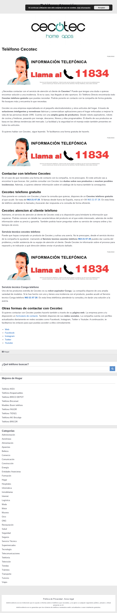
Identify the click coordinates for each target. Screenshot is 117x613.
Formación (6, 476)
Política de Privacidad (52, 599)
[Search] (112, 368)
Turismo (5, 578)
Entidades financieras (11, 472)
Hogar (6, 352)
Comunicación (8, 459)
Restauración (7, 525)
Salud (4, 529)
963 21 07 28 (33, 199)
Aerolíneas (6, 439)
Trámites (6, 570)
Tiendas (5, 566)
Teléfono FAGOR (9, 409)
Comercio (6, 455)
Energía (5, 467)
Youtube (9, 343)
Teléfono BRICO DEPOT (13, 397)
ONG (4, 521)
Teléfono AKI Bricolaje (11, 417)
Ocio (4, 517)
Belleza (5, 451)
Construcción (7, 463)
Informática (7, 488)
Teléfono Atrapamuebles (12, 393)
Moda (4, 504)
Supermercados (9, 545)
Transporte (6, 574)
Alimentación (7, 443)
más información (83, 8)
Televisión (6, 562)
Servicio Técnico (9, 541)
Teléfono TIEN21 (9, 413)
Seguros (5, 537)
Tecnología (6, 549)
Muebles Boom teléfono (12, 405)
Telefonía (6, 557)
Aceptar (101, 7)
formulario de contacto (27, 316)
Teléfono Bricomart (10, 401)
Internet (5, 496)
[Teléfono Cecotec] (58, 29)
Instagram (10, 336)
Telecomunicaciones (11, 553)
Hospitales (6, 484)
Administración (8, 435)
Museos (5, 512)
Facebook (9, 333)
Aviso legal (69, 599)
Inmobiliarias (7, 492)
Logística (6, 500)
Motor (4, 508)
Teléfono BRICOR (10, 421)
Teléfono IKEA (8, 389)
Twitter (8, 339)
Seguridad (6, 533)
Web (7, 329)
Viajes (4, 582)
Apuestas (6, 447)
